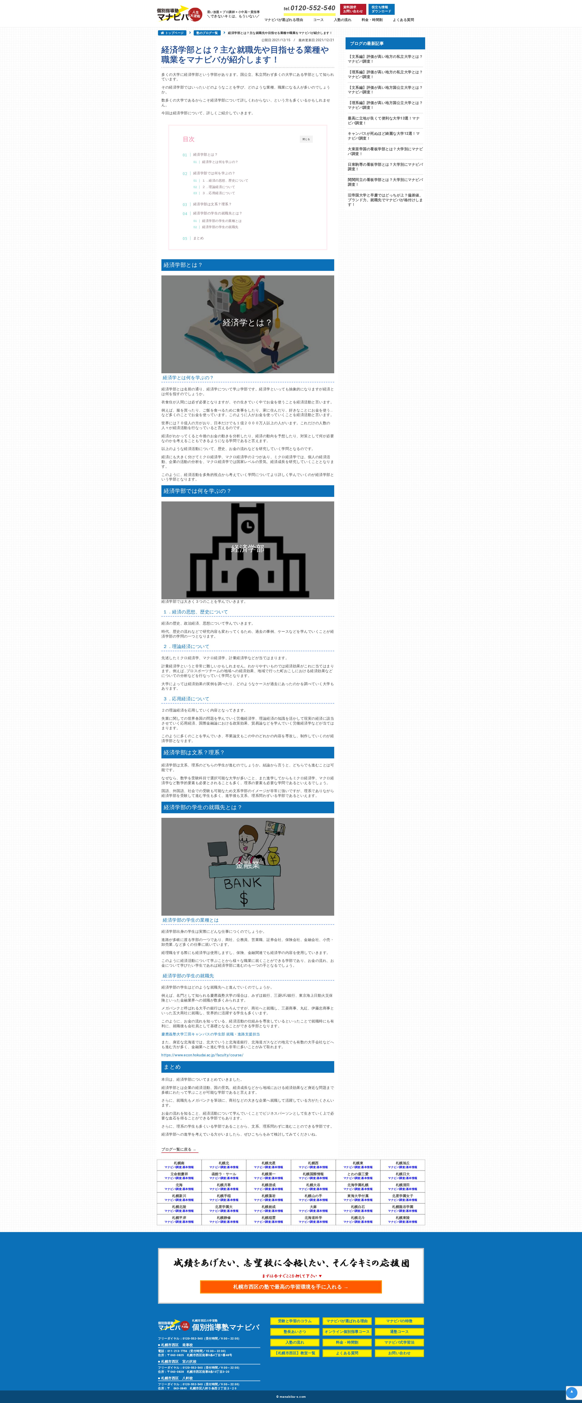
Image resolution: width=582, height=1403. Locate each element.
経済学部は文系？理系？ (212, 204)
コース (318, 20)
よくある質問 (403, 20)
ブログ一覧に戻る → (178, 1149)
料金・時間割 (372, 20)
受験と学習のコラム (295, 1321)
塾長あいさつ (295, 1331)
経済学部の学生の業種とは (222, 221)
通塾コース (399, 1331)
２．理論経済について (218, 187)
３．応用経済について (218, 193)
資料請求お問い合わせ (353, 9)
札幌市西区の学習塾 (226, 1325)
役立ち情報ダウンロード (381, 9)
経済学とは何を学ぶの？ (220, 162)
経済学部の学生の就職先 (220, 227)
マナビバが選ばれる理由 (283, 20)
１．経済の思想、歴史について (225, 180)
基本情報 (188, 1167)
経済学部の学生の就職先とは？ (218, 213)
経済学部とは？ (205, 154)
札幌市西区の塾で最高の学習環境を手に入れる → (291, 1287)
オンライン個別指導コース (347, 1331)
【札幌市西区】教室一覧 (295, 1353)
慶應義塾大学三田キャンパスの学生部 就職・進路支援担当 (210, 1034)
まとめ (198, 238)
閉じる (306, 139)
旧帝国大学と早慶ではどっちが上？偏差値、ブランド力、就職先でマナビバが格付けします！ (385, 200)
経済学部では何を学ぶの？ (214, 173)
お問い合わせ (399, 1353)
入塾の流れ (343, 20)
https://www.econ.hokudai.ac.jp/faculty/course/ (202, 1055)
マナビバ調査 (173, 1167)
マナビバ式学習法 (399, 1342)
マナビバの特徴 (399, 1321)
